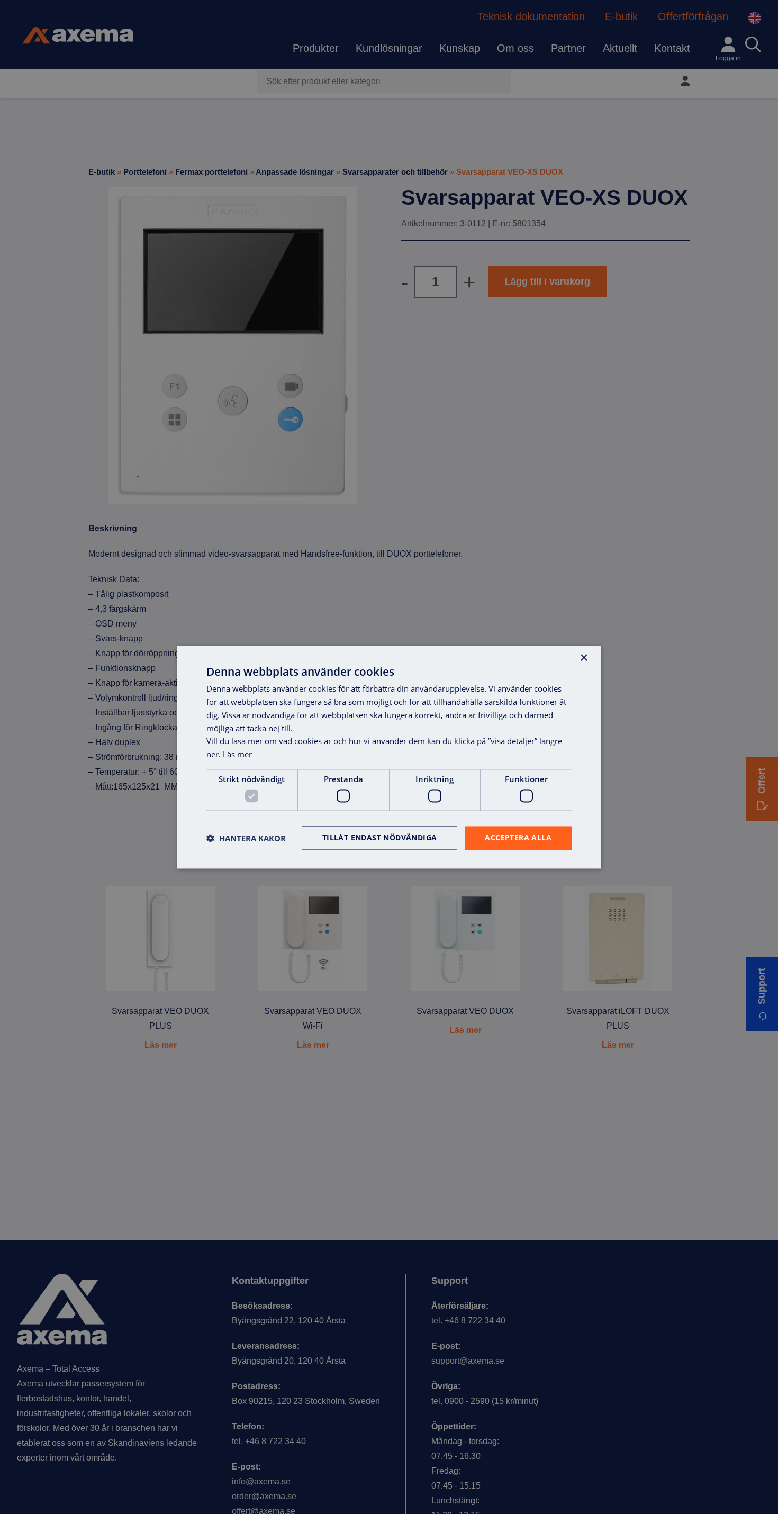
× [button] (583, 658)
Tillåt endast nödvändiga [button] (379, 837)
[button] (246, 838)
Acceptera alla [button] (518, 837)
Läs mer (237, 754)
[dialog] (389, 757)
